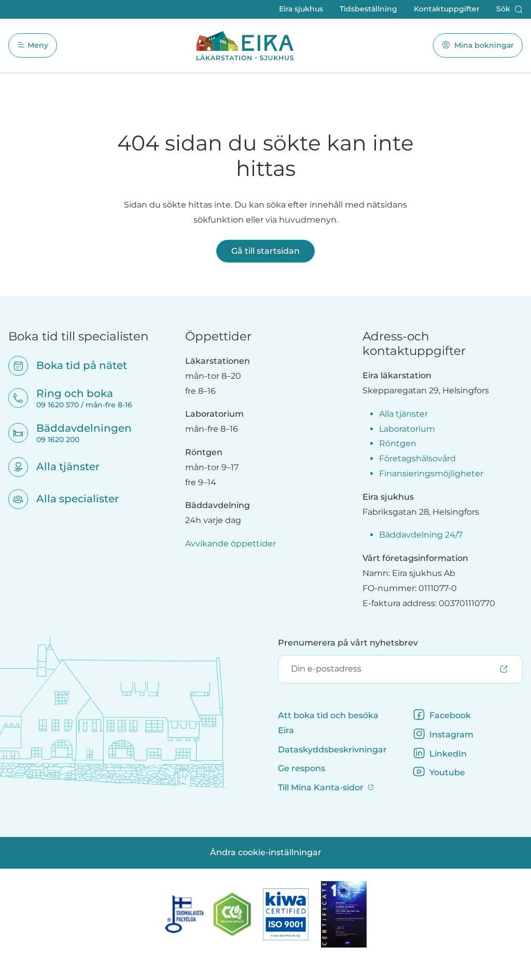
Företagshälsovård (417, 458)
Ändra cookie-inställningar (266, 852)
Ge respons (301, 768)
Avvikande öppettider (230, 543)
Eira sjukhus (301, 8)
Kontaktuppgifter (447, 8)
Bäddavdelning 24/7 (421, 535)
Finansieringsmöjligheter (431, 473)
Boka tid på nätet (75, 365)
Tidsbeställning (368, 8)
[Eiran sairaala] (245, 45)
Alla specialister (71, 498)
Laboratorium (407, 429)
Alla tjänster (61, 466)
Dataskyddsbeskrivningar (332, 750)
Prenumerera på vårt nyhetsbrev (348, 643)
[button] (509, 9)
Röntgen (397, 443)
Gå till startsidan (265, 251)
